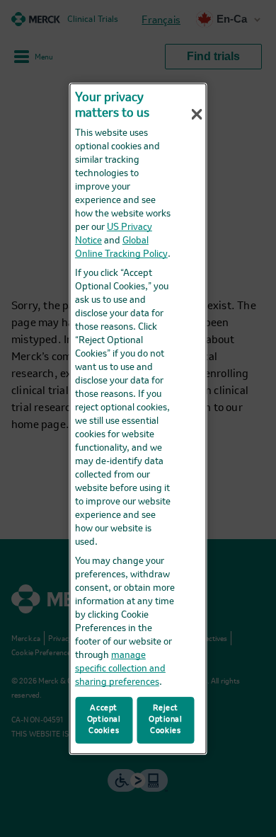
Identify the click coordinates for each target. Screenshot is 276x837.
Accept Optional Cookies (104, 719)
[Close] (196, 113)
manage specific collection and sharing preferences (120, 669)
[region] (138, 418)
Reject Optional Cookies (166, 719)
